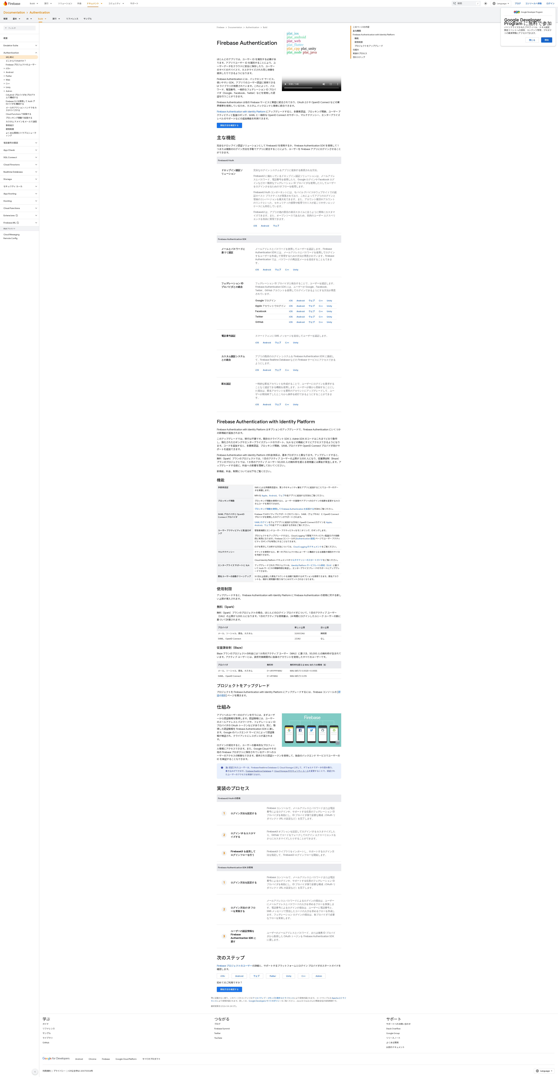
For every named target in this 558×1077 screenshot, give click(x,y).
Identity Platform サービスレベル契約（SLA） (312, 565)
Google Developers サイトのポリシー (265, 1001)
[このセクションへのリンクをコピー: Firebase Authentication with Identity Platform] (318, 422)
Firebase (220, 27)
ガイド (46, 1024)
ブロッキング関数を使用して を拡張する (284, 509)
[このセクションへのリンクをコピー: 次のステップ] (248, 958)
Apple (264, 495)
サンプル (88, 18)
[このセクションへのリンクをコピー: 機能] (227, 480)
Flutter (273, 976)
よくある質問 (392, 1042)
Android (265, 225)
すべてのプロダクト (151, 1059)
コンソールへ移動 (533, 3)
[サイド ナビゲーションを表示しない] (35, 1072)
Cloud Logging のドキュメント (307, 546)
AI (27, 18)
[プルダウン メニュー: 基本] (20, 18)
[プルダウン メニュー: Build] (38, 3)
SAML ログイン (262, 522)
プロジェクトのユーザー (234, 965)
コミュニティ (115, 3)
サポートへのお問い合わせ (398, 1024)
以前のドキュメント (395, 1047)
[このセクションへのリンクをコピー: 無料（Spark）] (239, 607)
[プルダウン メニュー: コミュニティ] (124, 3)
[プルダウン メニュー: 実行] (51, 3)
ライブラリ (48, 1038)
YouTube (218, 1038)
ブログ (518, 3)
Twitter (217, 1033)
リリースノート (393, 1038)
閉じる (532, 40)
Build (32, 3)
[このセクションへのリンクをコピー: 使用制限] (235, 589)
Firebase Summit (222, 1028)
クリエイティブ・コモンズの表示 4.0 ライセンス (273, 998)
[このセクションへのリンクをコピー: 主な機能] (238, 138)
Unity (295, 269)
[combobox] (466, 3)
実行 (46, 3)
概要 (5, 18)
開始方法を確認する (229, 125)
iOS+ (222, 976)
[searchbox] (19, 28)
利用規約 (47, 1071)
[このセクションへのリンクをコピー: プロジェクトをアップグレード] (273, 686)
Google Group (393, 1033)
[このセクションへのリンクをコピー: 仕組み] (234, 707)
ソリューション (65, 3)
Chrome (92, 1059)
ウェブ (276, 225)
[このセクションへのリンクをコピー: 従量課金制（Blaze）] (247, 648)
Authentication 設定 (305, 538)
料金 (79, 3)
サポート (134, 3)
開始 (547, 40)
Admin (319, 976)
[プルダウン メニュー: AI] (31, 18)
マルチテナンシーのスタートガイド (306, 560)
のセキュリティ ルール (291, 771)
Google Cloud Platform (126, 1059)
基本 (15, 18)
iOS (255, 225)
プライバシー (59, 1071)
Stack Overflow (393, 1028)
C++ (287, 269)
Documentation (14, 12)
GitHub (46, 1042)
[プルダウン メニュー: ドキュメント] (102, 3)
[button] (17, 45)
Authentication (39, 12)
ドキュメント (93, 3)
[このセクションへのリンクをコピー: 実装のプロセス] (252, 789)
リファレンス (72, 18)
